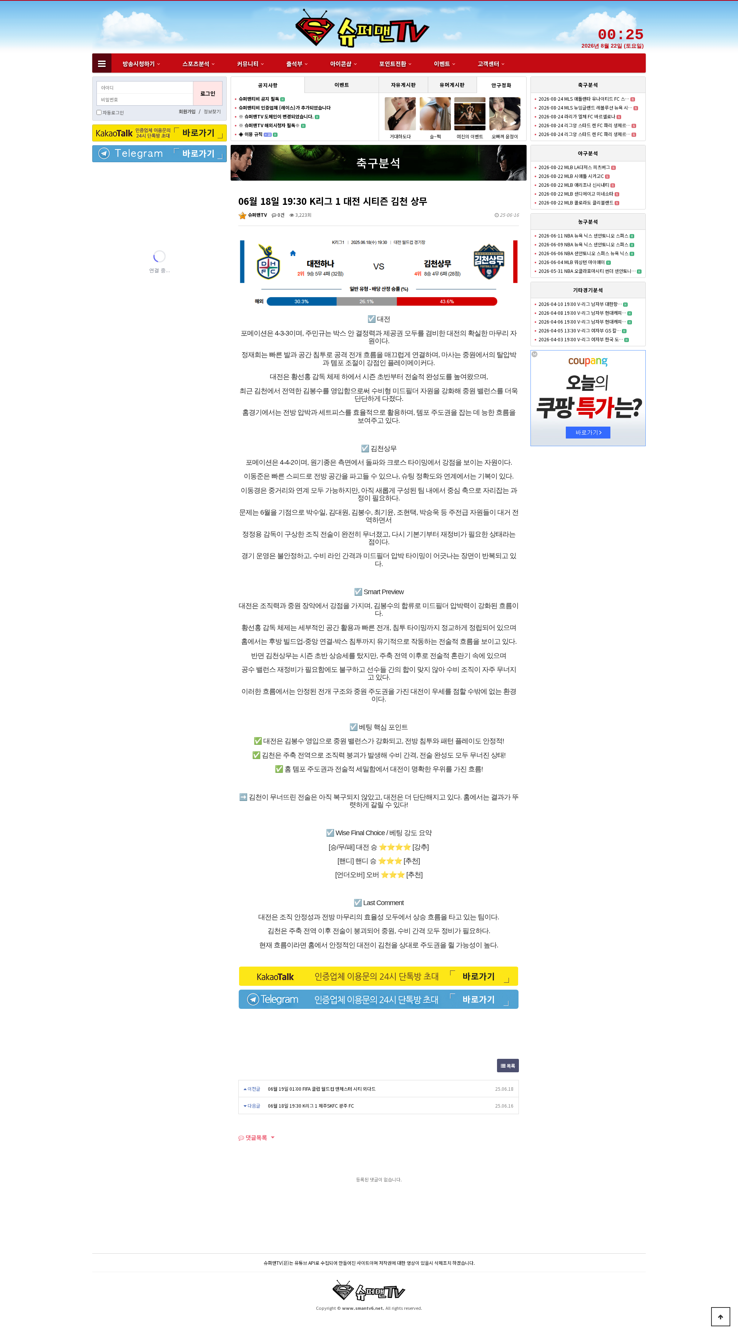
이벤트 (442, 64)
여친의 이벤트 (470, 136)
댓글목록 (255, 1137)
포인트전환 (392, 64)
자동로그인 (113, 112)
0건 (280, 214)
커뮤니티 (248, 64)
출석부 (294, 64)
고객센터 (488, 64)
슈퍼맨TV (257, 214)
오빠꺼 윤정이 (505, 136)
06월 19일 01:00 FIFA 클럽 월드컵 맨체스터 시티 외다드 (322, 1088)
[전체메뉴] (101, 63)
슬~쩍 (435, 136)
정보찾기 (212, 111)
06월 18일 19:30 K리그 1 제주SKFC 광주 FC (311, 1105)
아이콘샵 (341, 64)
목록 (510, 1065)
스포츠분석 (196, 64)
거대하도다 (400, 136)
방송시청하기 (139, 64)
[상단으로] (720, 1316)
